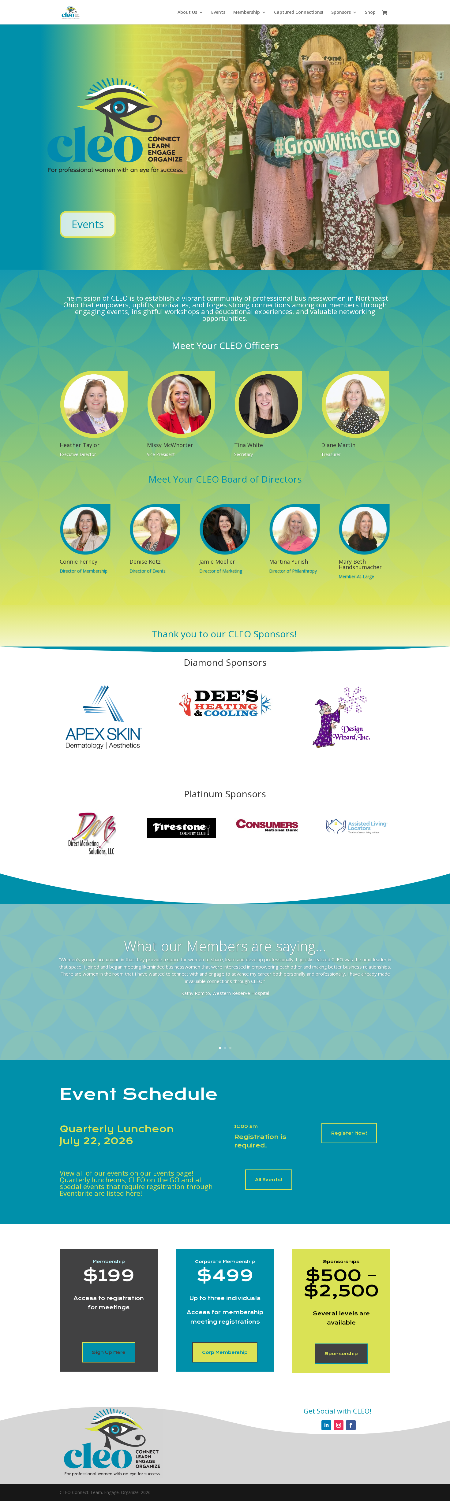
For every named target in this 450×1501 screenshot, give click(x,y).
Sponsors (341, 12)
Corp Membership (225, 1352)
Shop (370, 12)
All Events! (268, 1179)
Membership (246, 12)
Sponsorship (341, 1353)
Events (218, 12)
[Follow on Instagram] (338, 1425)
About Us (187, 12)
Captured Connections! (298, 12)
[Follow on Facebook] (351, 1425)
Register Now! (349, 1133)
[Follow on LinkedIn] (326, 1425)
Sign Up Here (109, 1352)
